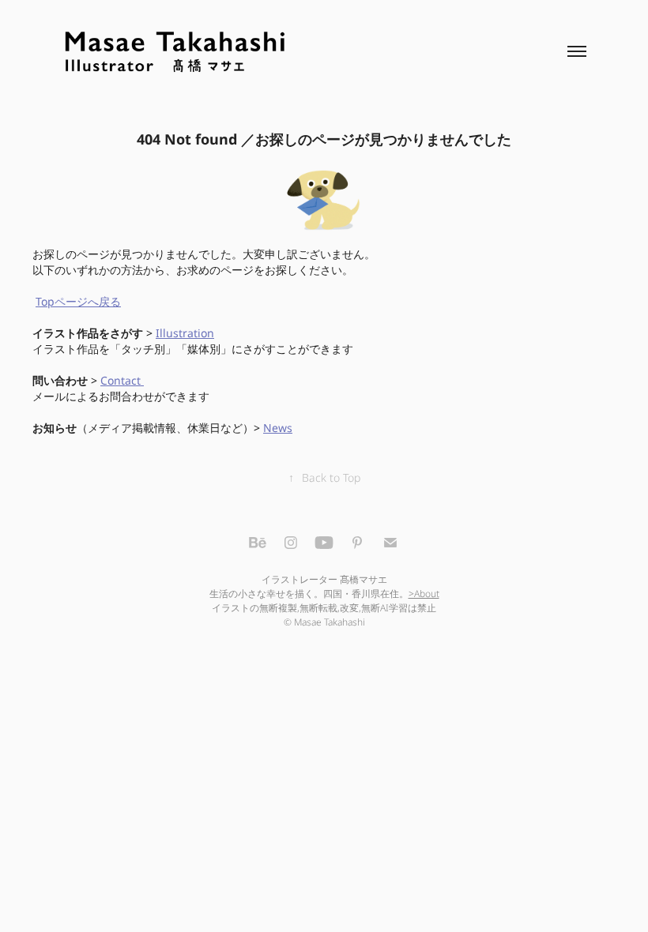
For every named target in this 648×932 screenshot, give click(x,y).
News (277, 428)
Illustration (185, 334)
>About (424, 594)
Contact (122, 381)
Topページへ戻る (78, 302)
